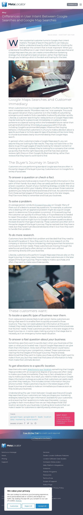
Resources (47, 475)
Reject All (28, 506)
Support (5, 462)
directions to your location (39, 369)
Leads (40, 417)
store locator (32, 419)
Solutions (46, 468)
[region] (28, 499)
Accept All (42, 506)
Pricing (4, 459)
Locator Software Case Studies (54, 459)
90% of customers (44, 125)
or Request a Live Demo (41, 438)
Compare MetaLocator (52, 462)
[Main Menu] (81, 4)
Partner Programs (50, 472)
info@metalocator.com (52, 498)
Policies (19, 501)
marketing (20, 419)
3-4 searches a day (43, 205)
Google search (30, 417)
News (4, 455)
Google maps (16, 417)
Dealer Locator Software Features (56, 455)
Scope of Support (50, 481)
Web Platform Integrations (53, 465)
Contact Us (72, 4)
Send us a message (9, 452)
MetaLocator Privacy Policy (53, 488)
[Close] (49, 489)
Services (46, 452)
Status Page (47, 485)
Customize (14, 506)
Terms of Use (48, 478)
